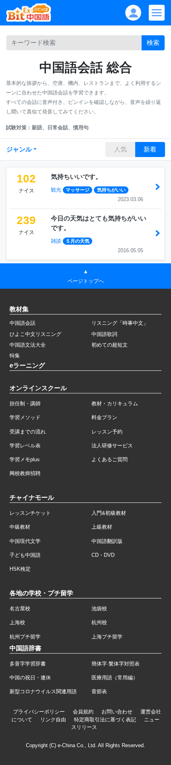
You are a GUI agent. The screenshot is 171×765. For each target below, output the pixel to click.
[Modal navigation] (157, 13)
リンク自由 (53, 720)
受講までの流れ (28, 432)
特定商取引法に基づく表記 (105, 720)
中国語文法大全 (28, 345)
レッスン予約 (106, 432)
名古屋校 (20, 609)
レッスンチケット (30, 513)
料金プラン (104, 417)
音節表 (99, 691)
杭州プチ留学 (25, 637)
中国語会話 (22, 323)
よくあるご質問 (109, 459)
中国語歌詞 (104, 334)
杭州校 (99, 622)
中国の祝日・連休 (30, 678)
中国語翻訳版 (106, 541)
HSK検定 (20, 569)
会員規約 (83, 712)
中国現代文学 (25, 541)
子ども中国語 (25, 555)
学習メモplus (25, 459)
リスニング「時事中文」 (119, 323)
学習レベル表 (25, 446)
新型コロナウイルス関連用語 (43, 691)
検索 (153, 42)
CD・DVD (103, 555)
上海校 (17, 622)
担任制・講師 (25, 403)
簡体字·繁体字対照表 (115, 664)
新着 (150, 149)
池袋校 (99, 609)
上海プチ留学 (106, 637)
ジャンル (19, 149)
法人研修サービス (112, 446)
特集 (15, 356)
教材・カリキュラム (114, 403)
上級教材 (101, 527)
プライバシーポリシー (39, 712)
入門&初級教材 (108, 513)
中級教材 (20, 527)
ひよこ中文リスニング (35, 334)
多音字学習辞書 (28, 664)
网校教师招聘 (25, 473)
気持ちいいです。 (76, 176)
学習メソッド (25, 417)
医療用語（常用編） (114, 678)
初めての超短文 (109, 345)
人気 (120, 149)
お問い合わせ (116, 712)
